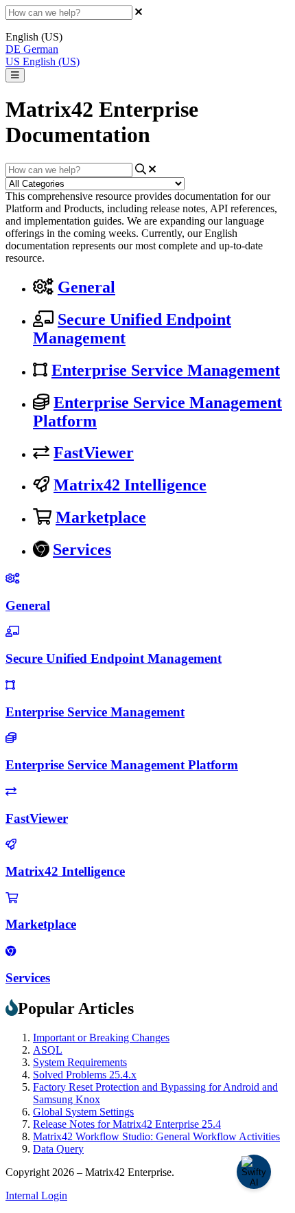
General (86, 287)
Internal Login (36, 1195)
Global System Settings (83, 1112)
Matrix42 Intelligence (130, 485)
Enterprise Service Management (165, 370)
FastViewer (94, 453)
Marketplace (101, 517)
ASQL (47, 1050)
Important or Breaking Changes (101, 1037)
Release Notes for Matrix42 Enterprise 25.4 (127, 1124)
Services (82, 549)
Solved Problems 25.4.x (85, 1074)
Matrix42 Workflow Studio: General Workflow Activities (156, 1136)
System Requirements (80, 1062)
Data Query (58, 1149)
